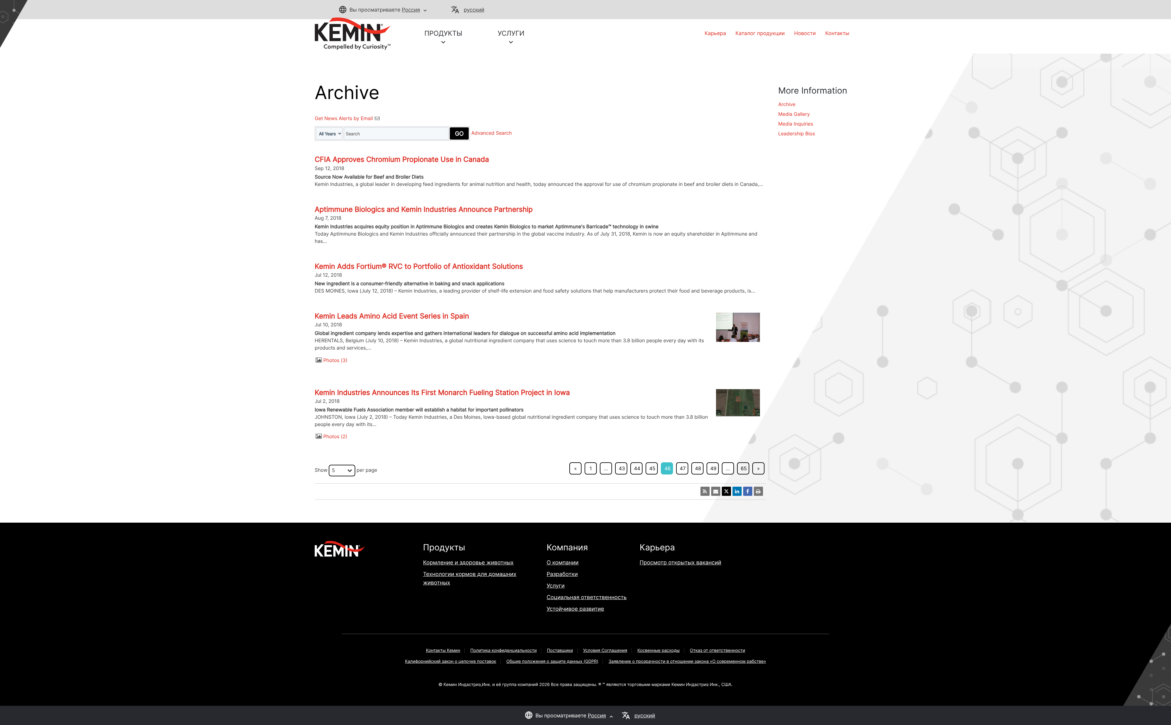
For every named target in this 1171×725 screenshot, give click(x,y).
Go (459, 133)
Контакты (837, 33)
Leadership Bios (796, 133)
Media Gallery (794, 114)
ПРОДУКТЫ (443, 33)
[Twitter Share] (726, 491)
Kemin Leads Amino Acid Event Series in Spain (392, 316)
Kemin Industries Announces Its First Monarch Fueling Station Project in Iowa (442, 392)
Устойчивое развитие (575, 609)
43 (622, 468)
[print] (758, 491)
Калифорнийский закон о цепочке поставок (450, 661)
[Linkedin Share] (737, 491)
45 (652, 468)
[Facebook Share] (747, 491)
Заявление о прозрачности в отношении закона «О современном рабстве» (687, 661)
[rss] (705, 491)
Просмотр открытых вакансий (681, 563)
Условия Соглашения (605, 650)
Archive (787, 104)
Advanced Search (491, 133)
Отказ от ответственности (717, 650)
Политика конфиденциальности (504, 650)
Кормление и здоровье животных (468, 563)
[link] (353, 33)
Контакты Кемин (443, 650)
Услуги (555, 586)
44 (637, 468)
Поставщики (560, 650)
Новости (805, 33)
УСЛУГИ (511, 33)
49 (713, 468)
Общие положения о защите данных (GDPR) (553, 661)
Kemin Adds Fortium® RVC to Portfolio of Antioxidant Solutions (419, 266)
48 (698, 468)
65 (744, 468)
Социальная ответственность (586, 597)
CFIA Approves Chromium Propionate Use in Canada (402, 159)
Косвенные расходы (658, 650)
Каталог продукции (760, 33)
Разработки (562, 574)
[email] (715, 491)
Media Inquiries (795, 124)
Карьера (715, 33)
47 (683, 468)
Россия (411, 10)
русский (474, 10)
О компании (562, 563)
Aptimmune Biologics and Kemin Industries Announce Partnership (424, 209)
